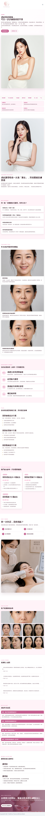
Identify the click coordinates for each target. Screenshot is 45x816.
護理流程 (23, 97)
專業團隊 (30, 97)
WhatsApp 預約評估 (6, 805)
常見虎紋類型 (10, 97)
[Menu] (42, 4)
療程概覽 (3, 97)
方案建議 (17, 97)
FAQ (41, 97)
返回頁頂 (16, 805)
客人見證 (36, 97)
